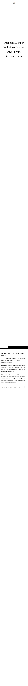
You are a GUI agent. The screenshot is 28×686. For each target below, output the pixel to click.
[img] (14, 177)
